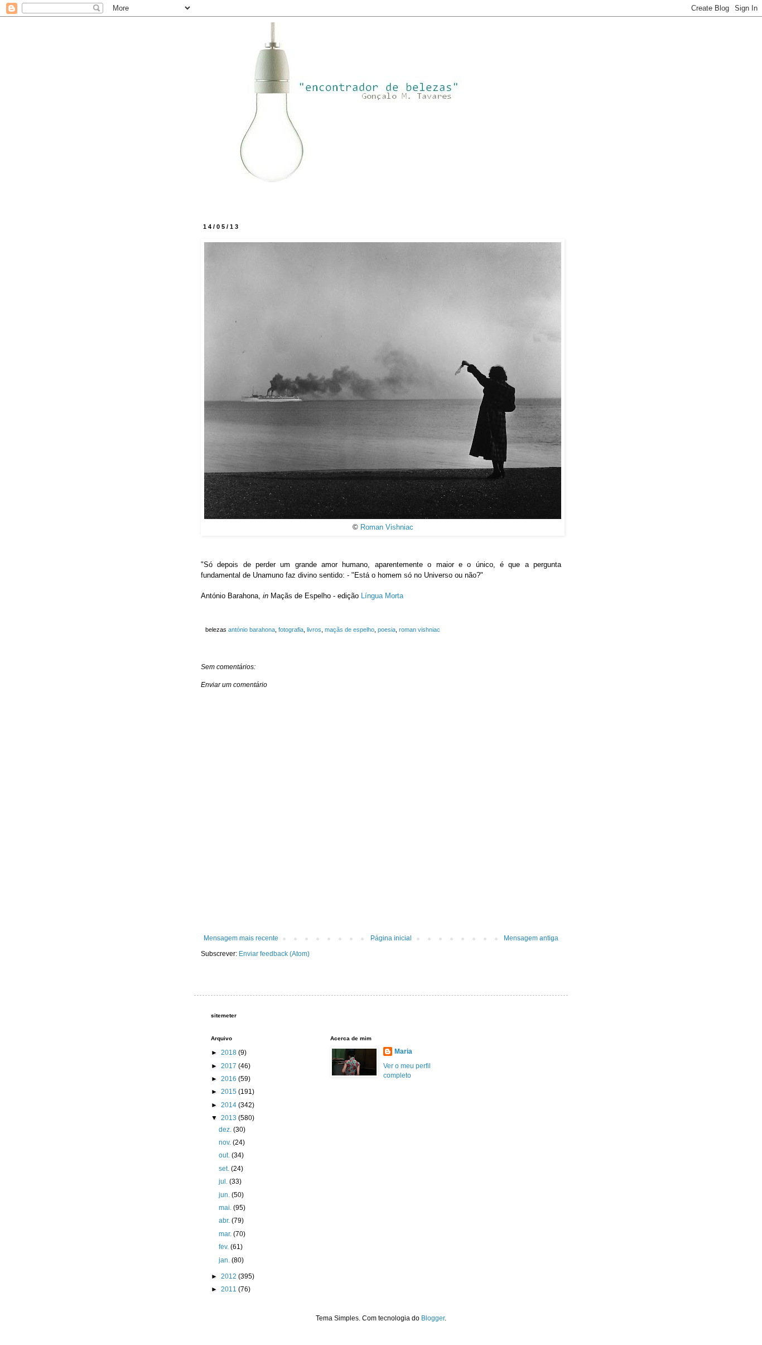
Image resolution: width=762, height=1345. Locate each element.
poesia (387, 629)
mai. (226, 1208)
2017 (229, 1066)
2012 (229, 1276)
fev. (224, 1247)
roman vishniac (419, 629)
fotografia (290, 629)
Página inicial (391, 938)
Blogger (433, 1318)
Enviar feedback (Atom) (274, 954)
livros (314, 629)
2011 (229, 1289)
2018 (229, 1052)
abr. (225, 1220)
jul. (224, 1181)
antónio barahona (251, 629)
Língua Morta (382, 596)
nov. (226, 1142)
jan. (225, 1260)
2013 (229, 1118)
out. (225, 1155)
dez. (226, 1129)
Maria (403, 1051)
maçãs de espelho (349, 629)
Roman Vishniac (386, 527)
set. (225, 1169)
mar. (226, 1234)
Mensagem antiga (531, 938)
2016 (229, 1079)
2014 (229, 1105)
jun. (225, 1195)
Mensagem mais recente (241, 938)
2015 (229, 1092)
